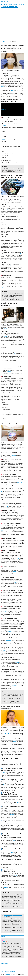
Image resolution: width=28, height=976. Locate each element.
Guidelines (12, 971)
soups (6, 229)
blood (5, 596)
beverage (6, 506)
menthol (14, 571)
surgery (11, 90)
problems (16, 471)
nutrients (10, 265)
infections (5, 336)
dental (4, 772)
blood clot (16, 875)
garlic (19, 543)
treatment (21, 674)
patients (12, 852)
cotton (4, 650)
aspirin (17, 558)
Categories (7, 971)
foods (7, 209)
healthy (2, 287)
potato (18, 802)
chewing (19, 448)
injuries (2, 385)
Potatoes (3, 139)
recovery (5, 328)
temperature (16, 244)
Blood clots (6, 220)
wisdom (15, 928)
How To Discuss (4, 1)
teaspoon (9, 631)
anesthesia (7, 733)
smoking (7, 865)
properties (16, 582)
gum (14, 79)
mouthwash (19, 482)
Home (2, 971)
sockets (11, 752)
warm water (14, 685)
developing (6, 887)
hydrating (4, 125)
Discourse (8, 974)
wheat (21, 253)
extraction (9, 371)
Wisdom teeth (13, 455)
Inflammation (3, 621)
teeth (2, 530)
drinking (4, 784)
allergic (16, 394)
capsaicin (17, 662)
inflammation (3, 513)
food (14, 353)
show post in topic (4, 963)
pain (1, 491)
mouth (13, 840)
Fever (3, 421)
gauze (2, 86)
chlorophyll (5, 611)
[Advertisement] (14, 25)
